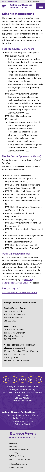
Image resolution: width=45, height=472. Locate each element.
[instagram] (39, 379)
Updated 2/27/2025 (16, 467)
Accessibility (13, 453)
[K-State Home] (4, 6)
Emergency (13, 447)
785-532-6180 (22, 395)
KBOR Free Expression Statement (20, 459)
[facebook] (6, 379)
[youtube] (22, 379)
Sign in (29, 2)
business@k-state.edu (22, 400)
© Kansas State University (18, 464)
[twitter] (14, 379)
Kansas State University (9, 2)
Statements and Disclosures (18, 450)
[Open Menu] (40, 6)
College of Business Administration (21, 6)
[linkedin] (31, 379)
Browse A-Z (36, 2)
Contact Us (13, 443)
